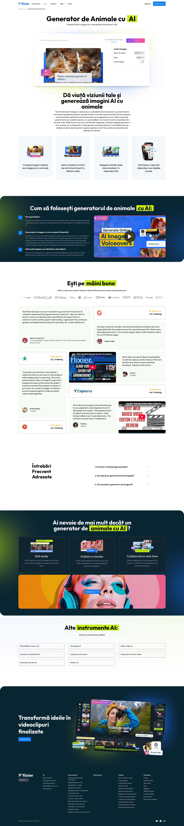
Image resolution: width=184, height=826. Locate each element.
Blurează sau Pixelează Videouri (77, 801)
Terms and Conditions (150, 799)
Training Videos (123, 780)
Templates (147, 788)
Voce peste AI (47, 788)
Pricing (146, 778)
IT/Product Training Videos (126, 807)
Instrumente (72, 775)
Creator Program (149, 794)
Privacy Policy (148, 797)
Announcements (148, 780)
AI (25, 9)
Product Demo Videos (125, 783)
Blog (145, 786)
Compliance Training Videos (126, 799)
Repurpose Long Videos (125, 791)
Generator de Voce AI (49, 780)
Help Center (147, 783)
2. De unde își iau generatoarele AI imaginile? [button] (114, 475)
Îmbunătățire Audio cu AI (50, 786)
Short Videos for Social (125, 778)
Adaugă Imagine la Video (75, 782)
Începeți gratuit (159, 4)
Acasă (20, 9)
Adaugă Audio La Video (75, 785)
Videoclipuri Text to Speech (76, 804)
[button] (37, 4)
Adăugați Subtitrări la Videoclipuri (78, 790)
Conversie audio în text (75, 796)
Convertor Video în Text (75, 798)
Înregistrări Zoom (73, 809)
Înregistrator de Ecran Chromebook (79, 812)
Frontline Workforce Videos (127, 805)
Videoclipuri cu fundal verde (76, 807)
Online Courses (123, 786)
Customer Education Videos (126, 797)
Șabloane (148, 4)
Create (121, 775)
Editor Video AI (47, 778)
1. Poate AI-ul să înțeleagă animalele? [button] (111, 467)
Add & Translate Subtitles (125, 788)
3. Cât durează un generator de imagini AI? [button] (114, 484)
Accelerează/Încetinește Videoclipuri (75, 779)
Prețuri (70, 4)
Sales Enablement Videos (126, 802)
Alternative (97, 775)
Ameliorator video (73, 793)
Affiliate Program (149, 791)
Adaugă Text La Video (74, 788)
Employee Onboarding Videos (127, 794)
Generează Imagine (136, 40)
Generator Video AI (49, 783)
